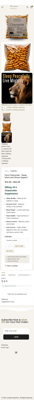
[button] (16, 352)
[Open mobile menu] (2, 7)
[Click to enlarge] (5, 108)
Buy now (10, 251)
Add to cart (19, 246)
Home (7, 171)
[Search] (27, 7)
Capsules (14, 171)
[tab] (3, 275)
